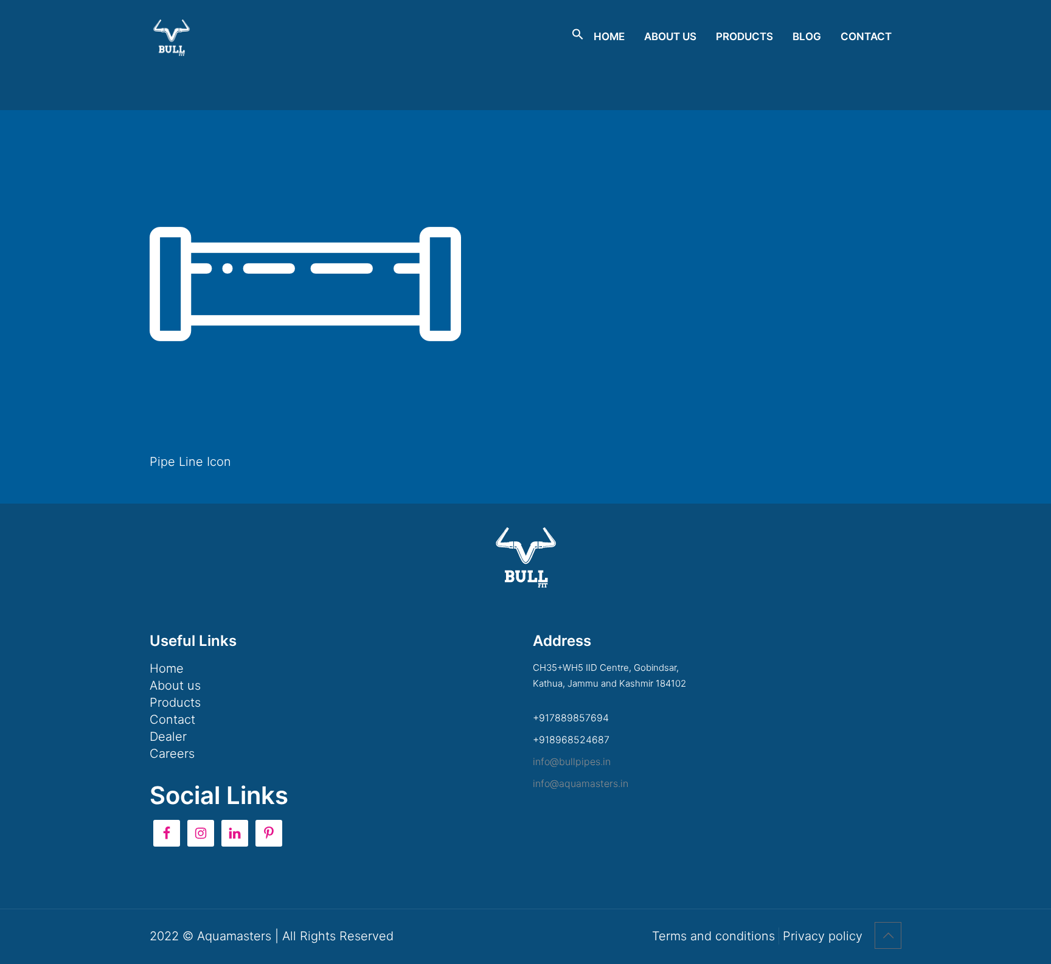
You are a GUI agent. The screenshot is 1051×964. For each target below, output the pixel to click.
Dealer (168, 736)
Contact (172, 719)
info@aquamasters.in (580, 783)
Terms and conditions (713, 936)
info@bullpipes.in (572, 761)
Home (167, 668)
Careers (172, 753)
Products (175, 702)
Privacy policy (822, 936)
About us (175, 685)
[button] (578, 36)
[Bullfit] (171, 36)
